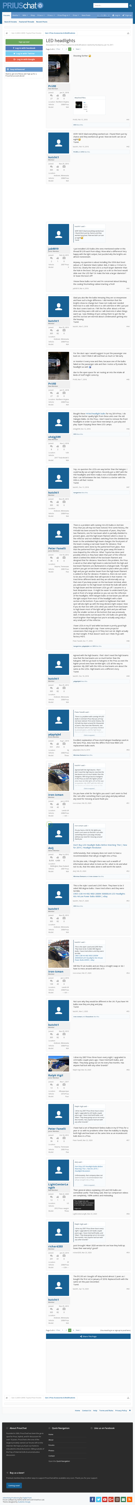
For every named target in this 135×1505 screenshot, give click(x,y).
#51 (128, 803)
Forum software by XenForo (24, 1500)
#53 (128, 901)
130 (51, 807)
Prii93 (52, 86)
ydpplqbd (85, 646)
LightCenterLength (58, 1186)
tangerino (77, 493)
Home (77, 1410)
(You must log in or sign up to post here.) (115, 1330)
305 (51, 170)
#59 (128, 1253)
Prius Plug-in (63, 15)
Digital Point (27, 1498)
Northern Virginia (62, 102)
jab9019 (53, 248)
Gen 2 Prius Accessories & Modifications (71, 45)
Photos (51, 1450)
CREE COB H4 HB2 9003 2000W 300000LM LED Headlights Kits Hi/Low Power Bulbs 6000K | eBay (99, 895)
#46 (128, 429)
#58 (128, 1214)
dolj (51, 848)
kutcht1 (53, 157)
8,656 (51, 860)
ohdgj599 (54, 437)
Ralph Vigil (55, 1075)
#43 (128, 288)
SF (68, 1262)
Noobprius (99, 45)
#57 (128, 1140)
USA (67, 453)
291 (51, 1259)
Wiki (24, 15)
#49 (128, 676)
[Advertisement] (100, 75)
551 (51, 747)
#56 (128, 1070)
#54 (128, 973)
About (51, 1440)
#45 (128, 379)
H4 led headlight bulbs (95, 413)
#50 (128, 750)
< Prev (57, 49)
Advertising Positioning (11, 1498)
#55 (128, 1011)
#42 (128, 147)
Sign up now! (24, 42)
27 (51, 98)
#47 (128, 487)
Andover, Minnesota (61, 175)
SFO (74, 125)
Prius (75, 15)
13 (51, 1088)
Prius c (50, 15)
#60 (128, 1289)
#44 (128, 326)
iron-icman (55, 794)
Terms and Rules (106, 1410)
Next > (78, 49)
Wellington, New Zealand (59, 866)
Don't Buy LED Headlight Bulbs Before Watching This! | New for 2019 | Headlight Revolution (100, 846)
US (68, 1203)
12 (51, 1200)
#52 (128, 871)
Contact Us (86, 1410)
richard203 (55, 1246)
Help (95, 1410)
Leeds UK (65, 810)
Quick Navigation (63, 1461)
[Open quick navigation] (128, 33)
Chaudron (89, 1017)
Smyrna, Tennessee (61, 566)
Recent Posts (41, 22)
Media (15, 15)
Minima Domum (79, 755)
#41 (128, 120)
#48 (128, 641)
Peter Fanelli (57, 548)
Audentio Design (24, 1502)
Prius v (40, 15)
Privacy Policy (121, 1410)
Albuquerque (64, 1091)
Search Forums (10, 22)
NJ (68, 750)
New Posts (86, 15)
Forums (7, 15)
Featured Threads (26, 22)
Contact (52, 1456)
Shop (33, 15)
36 (51, 561)
